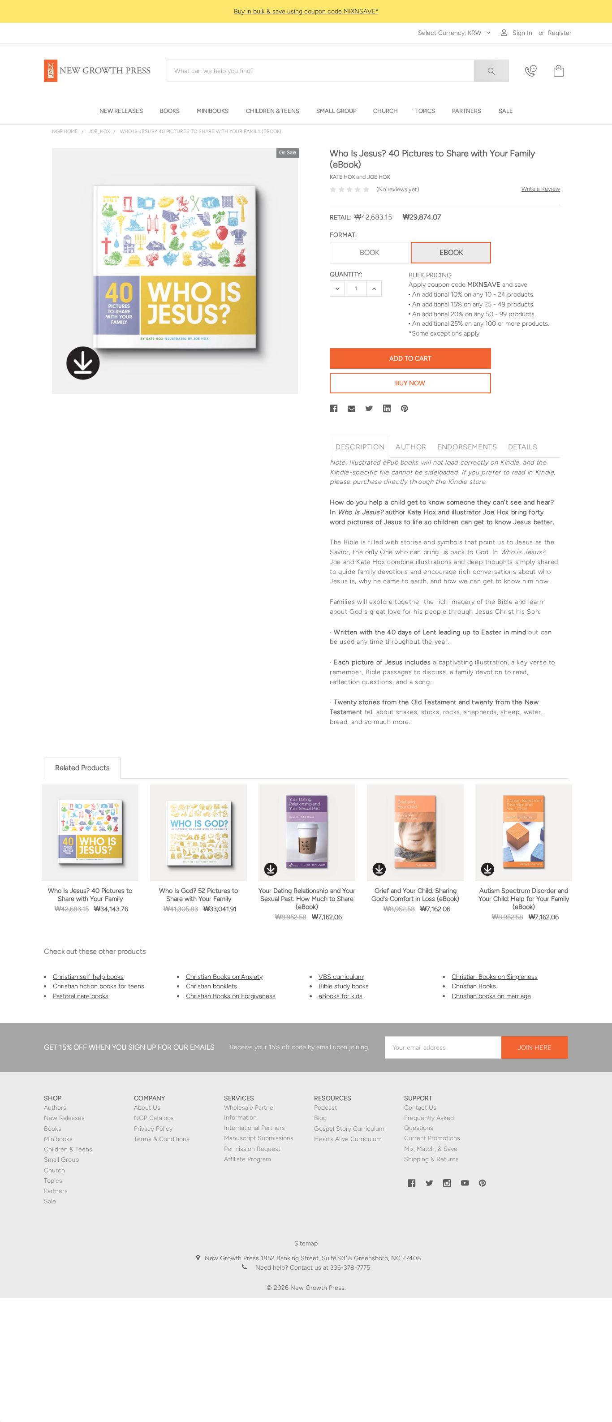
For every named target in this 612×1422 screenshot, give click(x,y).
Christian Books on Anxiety (224, 977)
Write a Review (540, 188)
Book (369, 252)
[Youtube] (465, 1183)
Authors (55, 1108)
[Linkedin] (387, 408)
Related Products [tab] (82, 767)
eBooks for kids (340, 996)
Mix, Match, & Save (430, 1149)
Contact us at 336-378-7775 (329, 1267)
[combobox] (338, 71)
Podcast (325, 1108)
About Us (147, 1108)
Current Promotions (432, 1138)
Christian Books (474, 986)
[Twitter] (369, 408)
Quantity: (346, 274)
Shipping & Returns (431, 1159)
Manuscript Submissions (258, 1138)
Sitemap (306, 1243)
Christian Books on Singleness (495, 977)
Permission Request (252, 1149)
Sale (50, 1201)
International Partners (254, 1128)
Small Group (61, 1159)
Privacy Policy (153, 1129)
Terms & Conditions (162, 1139)
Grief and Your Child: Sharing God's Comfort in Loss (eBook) (415, 895)
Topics (53, 1181)
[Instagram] (447, 1183)
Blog (320, 1118)
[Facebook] (333, 408)
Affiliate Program (247, 1159)
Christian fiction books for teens (98, 986)
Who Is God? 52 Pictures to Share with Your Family (198, 895)
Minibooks (58, 1139)
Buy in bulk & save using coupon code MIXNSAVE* (306, 11)
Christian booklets (211, 986)
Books (52, 1129)
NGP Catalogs (154, 1118)
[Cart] (557, 71)
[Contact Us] (533, 71)
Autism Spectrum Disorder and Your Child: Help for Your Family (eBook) (523, 899)
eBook (451, 252)
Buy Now (410, 383)
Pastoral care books (80, 996)
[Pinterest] (404, 408)
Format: (343, 235)
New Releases (64, 1118)
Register (560, 33)
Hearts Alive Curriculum (348, 1139)
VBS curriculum (341, 977)
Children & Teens (68, 1149)
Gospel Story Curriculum (349, 1129)
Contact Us (420, 1108)
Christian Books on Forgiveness (231, 996)
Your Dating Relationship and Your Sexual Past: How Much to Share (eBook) (307, 899)
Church (54, 1170)
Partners (56, 1191)
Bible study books (344, 986)
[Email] (351, 408)
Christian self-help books (88, 977)
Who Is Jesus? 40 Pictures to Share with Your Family (90, 895)
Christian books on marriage (491, 996)
